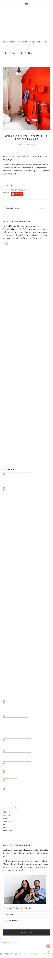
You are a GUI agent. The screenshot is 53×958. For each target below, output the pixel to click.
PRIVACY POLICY (10, 943)
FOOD (5, 818)
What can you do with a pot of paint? (26, 138)
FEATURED (8, 815)
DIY (4, 812)
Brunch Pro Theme (28, 954)
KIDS (5, 824)
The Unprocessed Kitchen (22, 165)
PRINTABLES (9, 830)
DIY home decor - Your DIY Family (26, 25)
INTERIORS (8, 821)
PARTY (6, 827)
